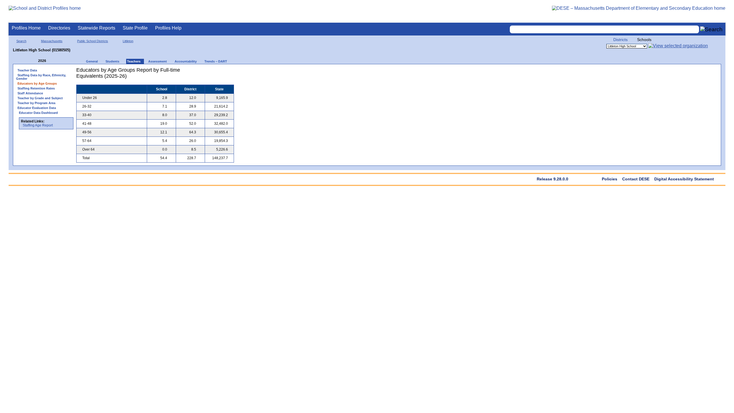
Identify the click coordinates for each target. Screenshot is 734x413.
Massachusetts (52, 41)
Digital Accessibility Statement (684, 179)
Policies (609, 179)
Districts (620, 39)
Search (21, 41)
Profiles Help (168, 28)
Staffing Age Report (38, 125)
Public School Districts (92, 41)
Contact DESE (635, 179)
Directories (59, 28)
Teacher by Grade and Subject (40, 98)
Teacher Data (27, 70)
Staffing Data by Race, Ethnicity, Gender (41, 76)
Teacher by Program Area (36, 103)
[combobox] (604, 29)
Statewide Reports (96, 28)
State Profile (135, 28)
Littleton (128, 41)
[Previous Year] (34, 61)
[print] (198, 72)
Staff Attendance (30, 93)
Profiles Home (26, 28)
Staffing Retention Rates (36, 88)
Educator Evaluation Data (36, 108)
